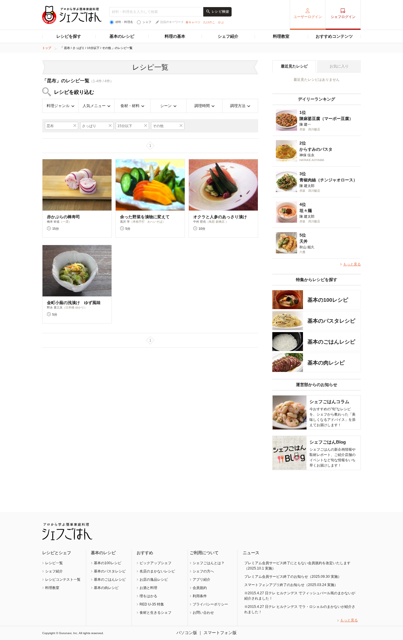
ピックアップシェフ (155, 563)
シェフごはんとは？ (209, 563)
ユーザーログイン (308, 17)
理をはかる (148, 596)
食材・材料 (130, 106)
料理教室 (281, 36)
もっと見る (352, 264)
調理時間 (202, 106)
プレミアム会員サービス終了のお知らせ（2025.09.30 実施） (292, 577)
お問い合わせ (203, 613)
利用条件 (200, 596)
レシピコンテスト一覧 (63, 579)
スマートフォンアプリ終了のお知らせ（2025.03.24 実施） (291, 585)
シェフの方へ (203, 571)
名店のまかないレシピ (157, 571)
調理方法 (237, 106)
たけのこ (209, 22)
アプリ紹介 (201, 579)
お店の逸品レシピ (154, 579)
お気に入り (339, 66)
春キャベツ (193, 22)
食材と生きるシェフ (155, 613)
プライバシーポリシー (210, 604)
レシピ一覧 (54, 563)
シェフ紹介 (228, 36)
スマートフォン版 (220, 632)
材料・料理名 (124, 22)
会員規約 (200, 588)
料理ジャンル (58, 106)
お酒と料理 (148, 588)
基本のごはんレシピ (110, 579)
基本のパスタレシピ (110, 571)
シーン (166, 106)
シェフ (146, 22)
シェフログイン (343, 17)
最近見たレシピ (294, 66)
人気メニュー (94, 106)
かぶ (221, 22)
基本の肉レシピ (106, 588)
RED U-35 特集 (152, 604)
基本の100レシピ (107, 563)
